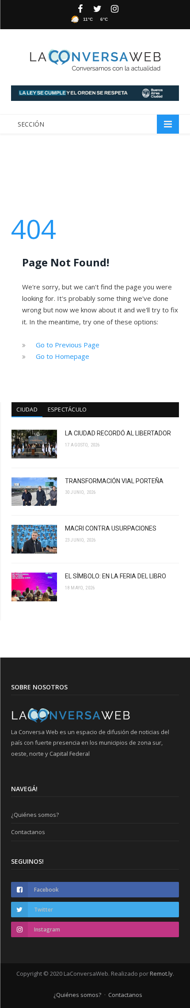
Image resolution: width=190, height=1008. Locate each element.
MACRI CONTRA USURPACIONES (110, 528)
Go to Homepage (62, 356)
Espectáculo (67, 409)
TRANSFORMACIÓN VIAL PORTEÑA (114, 481)
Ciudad (27, 409)
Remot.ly (161, 973)
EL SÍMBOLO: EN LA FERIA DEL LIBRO (115, 576)
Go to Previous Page (67, 344)
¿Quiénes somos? (35, 815)
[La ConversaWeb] (95, 58)
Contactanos (28, 832)
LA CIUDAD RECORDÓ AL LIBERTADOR (118, 433)
